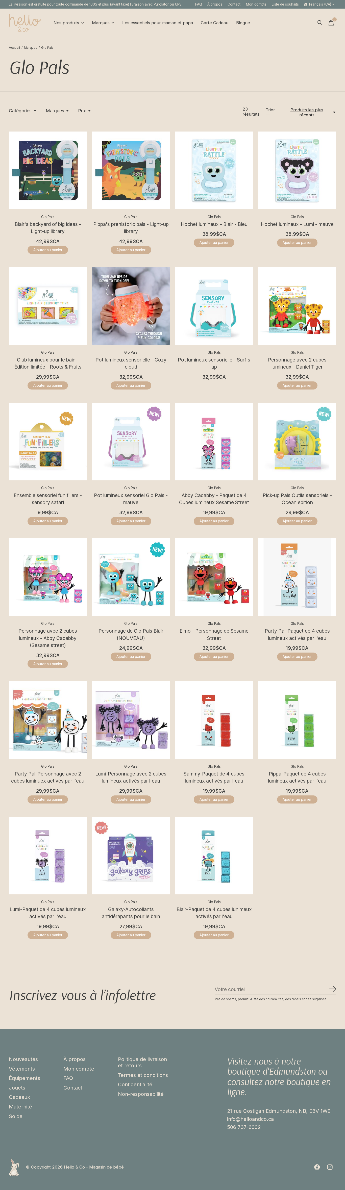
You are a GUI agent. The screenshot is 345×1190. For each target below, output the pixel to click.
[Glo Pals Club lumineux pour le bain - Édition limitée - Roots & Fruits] (48, 306)
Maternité (20, 1106)
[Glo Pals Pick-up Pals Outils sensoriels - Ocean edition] (297, 441)
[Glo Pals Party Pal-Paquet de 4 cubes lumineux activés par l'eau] (297, 577)
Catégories (20, 110)
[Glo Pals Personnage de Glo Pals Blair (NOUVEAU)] (131, 577)
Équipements (24, 1078)
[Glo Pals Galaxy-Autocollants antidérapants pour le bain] (131, 855)
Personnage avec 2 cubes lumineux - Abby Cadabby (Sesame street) (47, 638)
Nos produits (66, 22)
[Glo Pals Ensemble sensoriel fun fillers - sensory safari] (48, 441)
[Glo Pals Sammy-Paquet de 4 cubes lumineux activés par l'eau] (214, 720)
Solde (15, 1116)
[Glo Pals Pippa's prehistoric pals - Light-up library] (131, 170)
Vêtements (22, 1069)
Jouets (17, 1087)
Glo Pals (47, 217)
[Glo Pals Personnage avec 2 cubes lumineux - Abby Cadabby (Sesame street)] (48, 577)
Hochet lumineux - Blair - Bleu (214, 224)
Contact (234, 4)
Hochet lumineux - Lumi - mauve (297, 224)
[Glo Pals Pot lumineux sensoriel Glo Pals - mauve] (131, 441)
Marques (101, 22)
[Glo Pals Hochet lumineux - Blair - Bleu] (214, 170)
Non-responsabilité (141, 1094)
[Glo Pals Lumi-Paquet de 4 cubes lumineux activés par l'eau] (48, 855)
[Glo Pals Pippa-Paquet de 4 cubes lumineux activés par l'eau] (297, 720)
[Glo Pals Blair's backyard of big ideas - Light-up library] (48, 170)
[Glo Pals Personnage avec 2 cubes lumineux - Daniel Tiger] (297, 306)
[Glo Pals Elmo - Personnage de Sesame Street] (214, 577)
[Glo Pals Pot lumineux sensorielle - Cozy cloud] (131, 306)
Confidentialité (135, 1084)
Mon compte (78, 1069)
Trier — (270, 112)
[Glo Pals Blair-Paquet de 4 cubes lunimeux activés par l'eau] (214, 855)
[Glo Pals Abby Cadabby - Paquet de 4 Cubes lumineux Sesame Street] (214, 441)
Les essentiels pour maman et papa (157, 22)
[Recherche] (320, 23)
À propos (214, 4)
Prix (82, 110)
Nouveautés (23, 1059)
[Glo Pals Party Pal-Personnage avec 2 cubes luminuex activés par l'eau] (48, 720)
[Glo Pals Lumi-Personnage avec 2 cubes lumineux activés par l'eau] (131, 720)
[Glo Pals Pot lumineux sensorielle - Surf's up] (214, 306)
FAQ (198, 4)
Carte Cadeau (214, 22)
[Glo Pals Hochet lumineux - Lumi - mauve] (297, 170)
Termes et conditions (143, 1075)
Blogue (243, 22)
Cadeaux (19, 1097)
